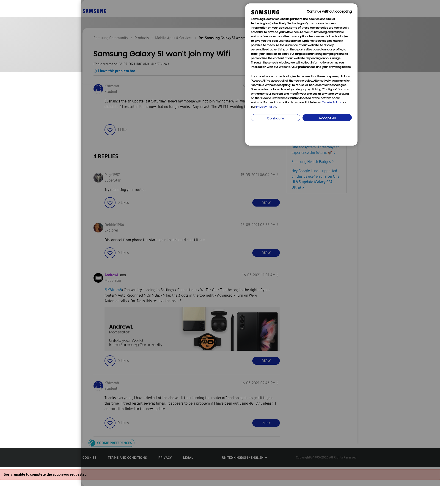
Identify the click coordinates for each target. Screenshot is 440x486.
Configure (275, 118)
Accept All (327, 118)
